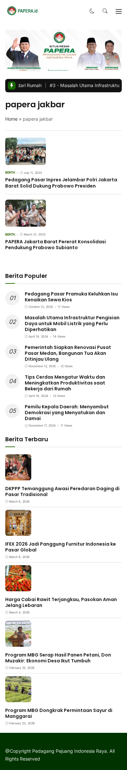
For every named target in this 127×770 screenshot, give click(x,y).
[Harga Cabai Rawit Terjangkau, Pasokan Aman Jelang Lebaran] (18, 586)
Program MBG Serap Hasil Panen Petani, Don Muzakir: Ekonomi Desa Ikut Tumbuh (58, 658)
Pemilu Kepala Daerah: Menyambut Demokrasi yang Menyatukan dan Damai (67, 412)
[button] (92, 11)
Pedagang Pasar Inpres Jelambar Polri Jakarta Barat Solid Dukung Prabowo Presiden (61, 182)
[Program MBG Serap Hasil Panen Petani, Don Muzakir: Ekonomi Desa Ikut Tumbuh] (18, 642)
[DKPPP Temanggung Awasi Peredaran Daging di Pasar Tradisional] (18, 476)
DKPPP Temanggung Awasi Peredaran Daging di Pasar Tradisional (62, 491)
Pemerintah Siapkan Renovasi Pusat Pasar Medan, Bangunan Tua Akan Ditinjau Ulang (68, 353)
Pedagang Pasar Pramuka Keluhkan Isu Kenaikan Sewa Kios (71, 297)
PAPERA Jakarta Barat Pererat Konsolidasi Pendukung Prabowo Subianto (55, 244)
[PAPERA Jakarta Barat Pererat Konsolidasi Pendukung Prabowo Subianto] (25, 222)
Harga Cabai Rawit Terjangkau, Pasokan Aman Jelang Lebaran (61, 602)
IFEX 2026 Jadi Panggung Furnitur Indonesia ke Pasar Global (60, 547)
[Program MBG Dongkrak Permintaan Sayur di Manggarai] (18, 697)
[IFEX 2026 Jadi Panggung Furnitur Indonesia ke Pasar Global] (18, 531)
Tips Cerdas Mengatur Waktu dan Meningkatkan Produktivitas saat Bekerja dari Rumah (65, 383)
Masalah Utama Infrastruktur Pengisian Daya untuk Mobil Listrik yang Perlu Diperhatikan (72, 323)
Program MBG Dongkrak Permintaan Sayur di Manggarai (58, 713)
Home (11, 119)
